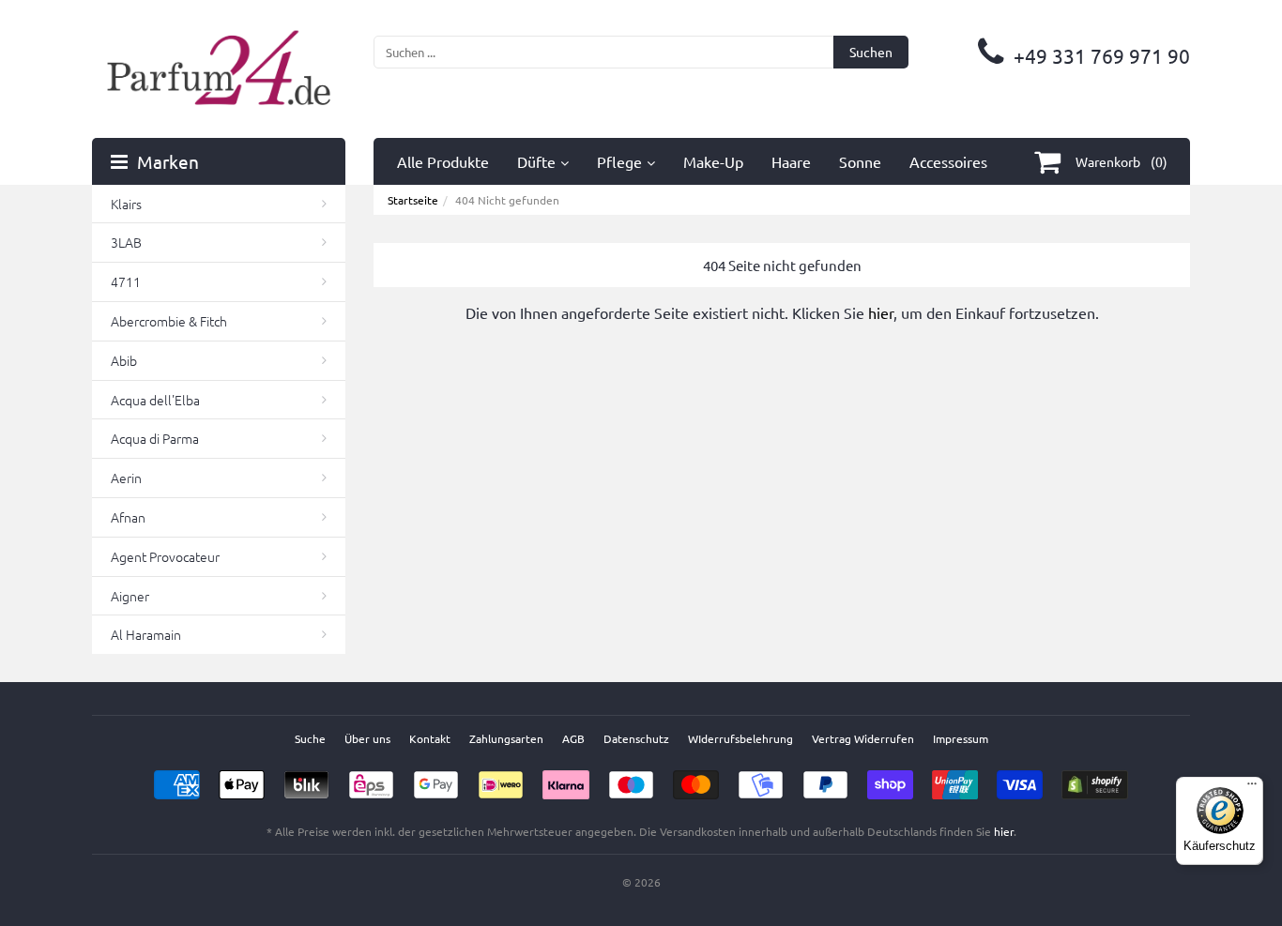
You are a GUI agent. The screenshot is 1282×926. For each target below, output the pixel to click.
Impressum (960, 738)
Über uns (367, 738)
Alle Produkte (443, 161)
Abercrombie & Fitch (169, 320)
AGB (573, 738)
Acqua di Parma (155, 438)
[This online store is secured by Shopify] (1094, 778)
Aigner (130, 595)
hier (880, 312)
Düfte (536, 161)
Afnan (128, 517)
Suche (310, 738)
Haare (791, 161)
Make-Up (713, 161)
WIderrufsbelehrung (740, 738)
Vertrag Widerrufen (863, 738)
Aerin (126, 477)
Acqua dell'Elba (155, 399)
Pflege (619, 161)
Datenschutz (636, 738)
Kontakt (429, 738)
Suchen (871, 51)
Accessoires (948, 161)
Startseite (413, 199)
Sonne (860, 161)
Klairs (126, 203)
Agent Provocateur (165, 556)
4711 (126, 281)
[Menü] (1252, 788)
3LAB (126, 242)
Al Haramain (146, 634)
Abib (124, 360)
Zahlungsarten (506, 738)
